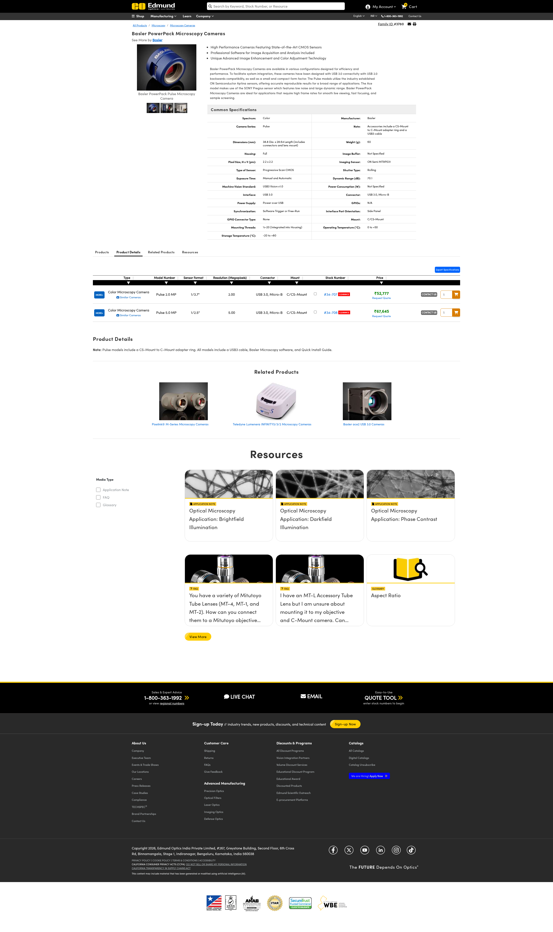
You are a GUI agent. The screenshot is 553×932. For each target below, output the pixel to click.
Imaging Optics (213, 812)
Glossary (109, 505)
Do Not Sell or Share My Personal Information (216, 864)
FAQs (207, 764)
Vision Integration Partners (293, 758)
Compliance (139, 799)
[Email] (409, 24)
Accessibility (207, 860)
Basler (157, 40)
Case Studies (140, 793)
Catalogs (356, 750)
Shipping (209, 750)
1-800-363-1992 (393, 16)
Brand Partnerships (144, 814)
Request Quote (381, 298)
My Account (382, 7)
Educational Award (288, 778)
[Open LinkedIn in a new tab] (380, 851)
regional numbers (172, 703)
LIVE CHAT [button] (242, 696)
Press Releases (141, 785)
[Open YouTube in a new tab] (364, 851)
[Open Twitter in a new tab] (349, 851)
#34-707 (330, 294)
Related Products (161, 252)
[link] (411, 3)
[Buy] (456, 294)
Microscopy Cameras (182, 25)
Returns (209, 758)
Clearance (344, 294)
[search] (276, 6)
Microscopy (158, 25)
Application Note (116, 489)
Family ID (386, 24)
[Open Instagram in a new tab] (396, 851)
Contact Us (414, 16)
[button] (395, 16)
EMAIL (314, 696)
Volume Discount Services (291, 764)
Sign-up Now (345, 724)
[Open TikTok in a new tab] (411, 851)
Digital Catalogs (359, 758)
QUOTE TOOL (381, 697)
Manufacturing (162, 16)
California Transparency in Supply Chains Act (161, 868)
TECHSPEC (139, 807)
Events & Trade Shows (145, 764)
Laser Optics (212, 804)
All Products (140, 25)
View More (198, 636)
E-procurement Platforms (292, 799)
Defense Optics (213, 818)
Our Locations (140, 771)
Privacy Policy (141, 860)
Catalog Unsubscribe (362, 764)
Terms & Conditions (184, 860)
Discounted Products (289, 785)
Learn (187, 16)
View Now (229, 523)
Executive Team (141, 758)
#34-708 (330, 312)
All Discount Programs (290, 750)
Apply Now (367, 776)
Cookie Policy (161, 860)
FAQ (106, 497)
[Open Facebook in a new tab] (333, 851)
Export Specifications (447, 269)
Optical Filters (212, 798)
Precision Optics (214, 791)
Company (203, 16)
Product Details (128, 252)
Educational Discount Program (295, 771)
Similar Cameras (130, 297)
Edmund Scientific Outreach (293, 793)
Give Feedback (213, 771)
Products (102, 252)
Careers (137, 778)
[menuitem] (142, 16)
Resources (190, 252)
